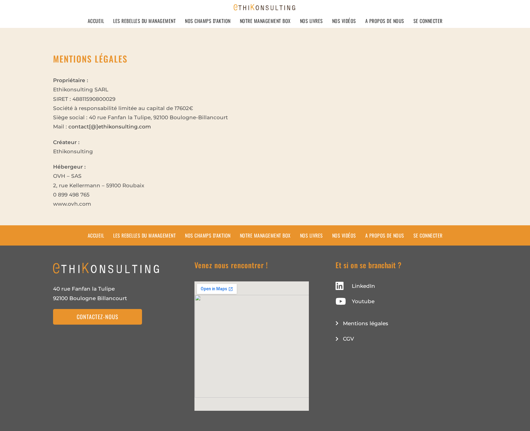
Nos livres (311, 21)
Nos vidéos (344, 21)
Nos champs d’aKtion (208, 21)
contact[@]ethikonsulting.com (109, 127)
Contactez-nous (97, 316)
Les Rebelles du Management (144, 21)
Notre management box (265, 21)
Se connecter (428, 21)
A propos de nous (384, 21)
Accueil (96, 21)
